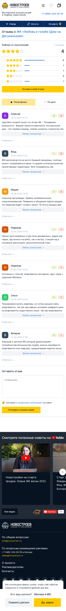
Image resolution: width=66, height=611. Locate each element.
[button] (62, 472)
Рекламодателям (12, 567)
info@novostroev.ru (12, 541)
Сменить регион (19, 602)
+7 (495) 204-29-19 (52, 13)
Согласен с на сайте (29, 402)
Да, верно (47, 602)
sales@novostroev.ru (12, 555)
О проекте (8, 562)
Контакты (8, 571)
